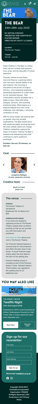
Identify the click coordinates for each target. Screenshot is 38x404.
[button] (34, 3)
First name (10, 345)
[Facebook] (7, 378)
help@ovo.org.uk (23, 373)
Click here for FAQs (13, 237)
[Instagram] (11, 378)
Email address (11, 359)
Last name (10, 352)
